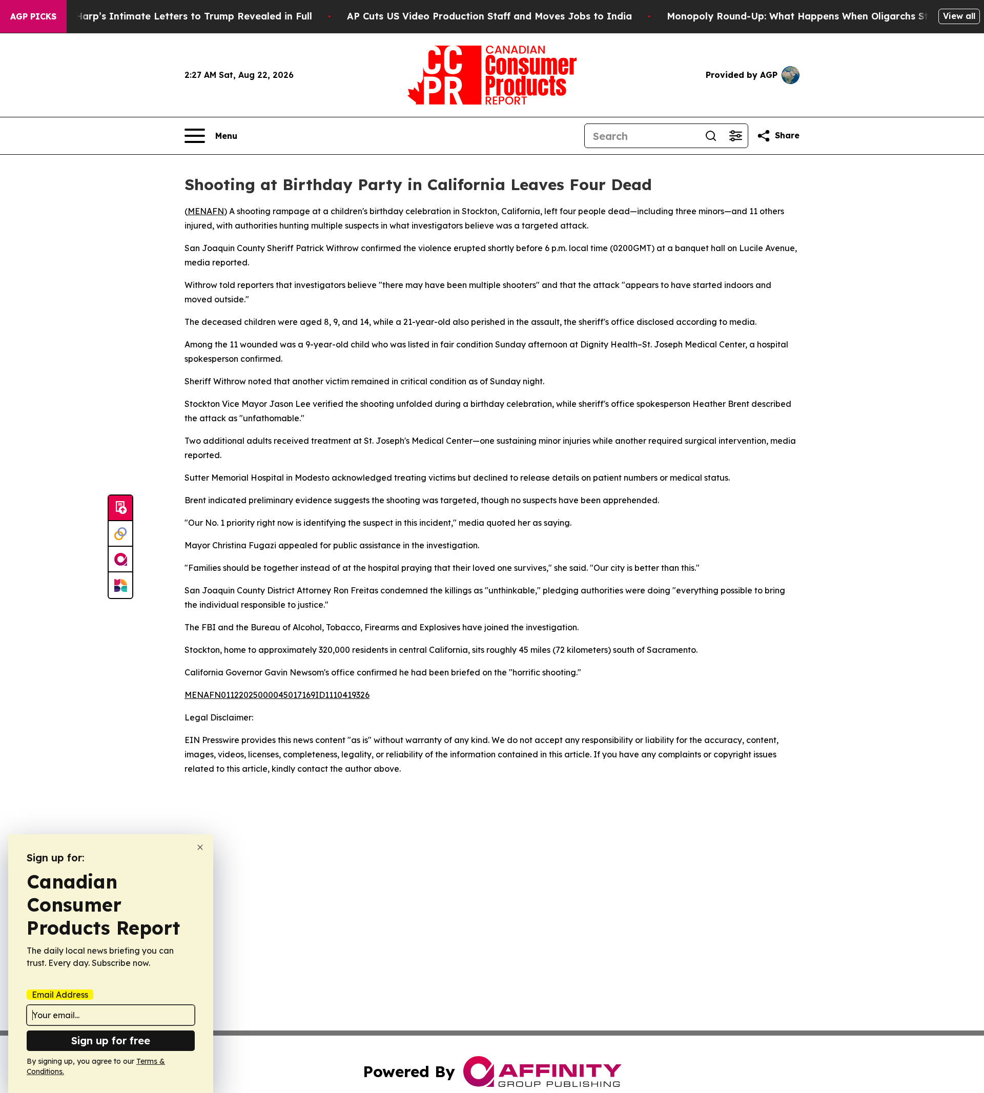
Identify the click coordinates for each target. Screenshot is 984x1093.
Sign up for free (110, 1040)
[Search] (711, 136)
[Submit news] (120, 508)
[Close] (200, 847)
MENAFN (206, 211)
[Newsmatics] (120, 585)
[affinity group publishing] (120, 559)
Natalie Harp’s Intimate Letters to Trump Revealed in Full (174, 16)
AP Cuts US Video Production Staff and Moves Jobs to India (489, 16)
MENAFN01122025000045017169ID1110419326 (277, 695)
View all (959, 16)
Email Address (60, 994)
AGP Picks (33, 16)
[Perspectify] (120, 534)
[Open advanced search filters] (735, 136)
